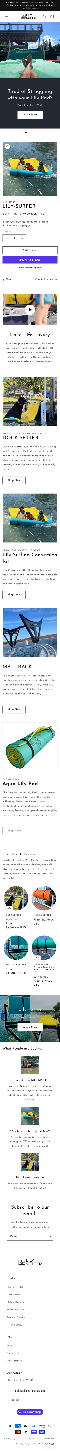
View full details (44, 279)
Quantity (7, 232)
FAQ (9, 1346)
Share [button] (9, 279)
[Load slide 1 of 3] (26, 132)
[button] (6, 16)
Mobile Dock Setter (18, 1302)
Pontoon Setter (15, 1310)
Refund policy (14, 1325)
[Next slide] (39, 132)
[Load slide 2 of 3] (30, 132)
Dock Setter (13, 1295)
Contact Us (13, 1353)
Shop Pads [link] (14, 831)
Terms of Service (16, 1317)
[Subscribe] (49, 1237)
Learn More (30, 114)
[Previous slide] (20, 132)
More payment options (30, 268)
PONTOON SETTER (16, 965)
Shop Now (14, 480)
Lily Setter (16, 1439)
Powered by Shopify (31, 1439)
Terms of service (39, 1444)
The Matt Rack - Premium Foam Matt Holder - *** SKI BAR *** (44, 968)
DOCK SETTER (13, 915)
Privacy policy (22, 1444)
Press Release (14, 1361)
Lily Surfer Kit (15, 1287)
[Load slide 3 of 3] (34, 132)
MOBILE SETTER (42, 915)
